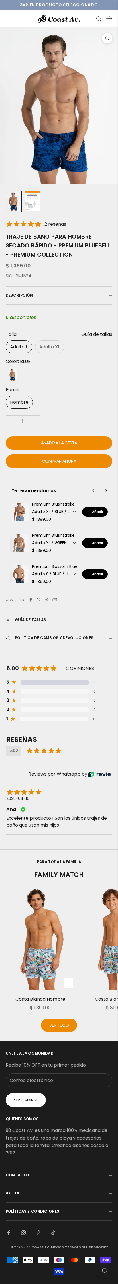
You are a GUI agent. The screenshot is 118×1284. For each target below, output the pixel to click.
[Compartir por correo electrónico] (54, 599)
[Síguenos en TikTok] (53, 1232)
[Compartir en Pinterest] (46, 599)
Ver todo (59, 1025)
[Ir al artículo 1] (14, 201)
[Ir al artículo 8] (32, 201)
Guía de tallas (96, 334)
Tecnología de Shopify (86, 1247)
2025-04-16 (18, 798)
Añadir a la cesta (59, 443)
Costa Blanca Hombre (40, 999)
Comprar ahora (59, 461)
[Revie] (99, 774)
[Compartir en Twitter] (38, 599)
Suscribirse (26, 1100)
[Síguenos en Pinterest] (38, 1232)
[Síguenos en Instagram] (23, 1232)
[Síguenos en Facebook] (8, 1232)
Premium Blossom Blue (55, 566)
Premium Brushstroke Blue (55, 504)
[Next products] (106, 491)
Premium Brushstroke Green (55, 535)
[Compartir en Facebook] (30, 599)
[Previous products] (93, 491)
